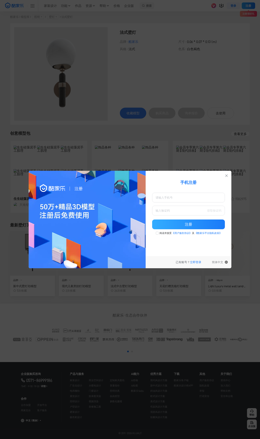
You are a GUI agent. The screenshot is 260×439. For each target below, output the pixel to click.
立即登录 (195, 262)
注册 (188, 224)
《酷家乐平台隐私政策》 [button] (208, 233)
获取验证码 (214, 210)
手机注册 (188, 182)
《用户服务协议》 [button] (181, 233)
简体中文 (217, 262)
